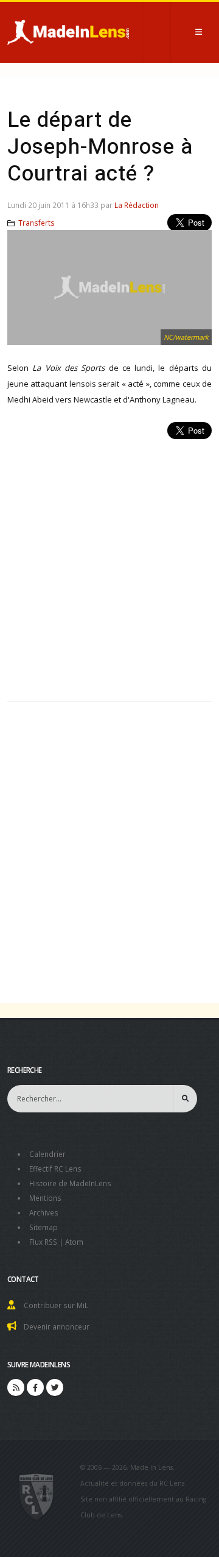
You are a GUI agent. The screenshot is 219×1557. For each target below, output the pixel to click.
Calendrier (47, 1154)
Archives (43, 1212)
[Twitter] (54, 1387)
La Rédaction (136, 205)
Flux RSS (43, 1242)
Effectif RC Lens (55, 1168)
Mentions (45, 1198)
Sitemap (43, 1227)
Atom (74, 1242)
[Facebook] (35, 1387)
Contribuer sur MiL (56, 1305)
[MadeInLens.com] (36, 1496)
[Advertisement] (109, 563)
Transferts (36, 222)
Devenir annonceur (56, 1326)
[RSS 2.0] (15, 1387)
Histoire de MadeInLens (70, 1183)
